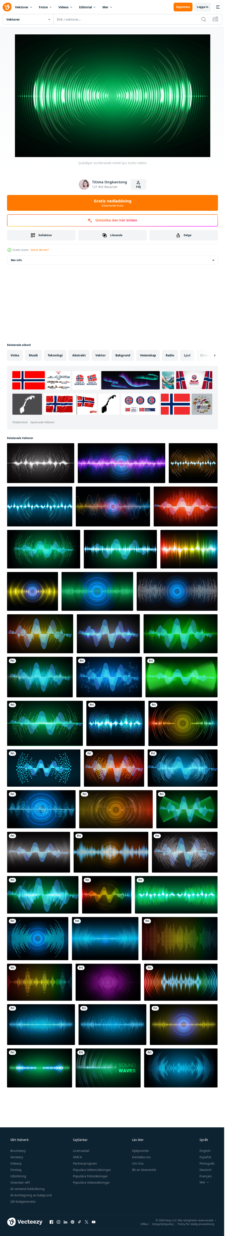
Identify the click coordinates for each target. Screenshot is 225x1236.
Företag (15, 1170)
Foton (43, 7)
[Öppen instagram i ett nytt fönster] (58, 1222)
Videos (63, 7)
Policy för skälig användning (192, 1224)
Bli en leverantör (144, 1170)
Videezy (15, 1163)
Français (203, 1176)
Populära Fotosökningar (90, 1176)
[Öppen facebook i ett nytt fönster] (51, 1222)
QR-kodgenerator (22, 1201)
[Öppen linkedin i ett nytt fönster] (65, 1222)
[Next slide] (208, 355)
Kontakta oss (141, 1157)
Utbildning (18, 1176)
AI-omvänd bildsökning (27, 1189)
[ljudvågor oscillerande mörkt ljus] (40, 463)
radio (170, 355)
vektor (100, 355)
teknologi (55, 355)
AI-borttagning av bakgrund (30, 1195)
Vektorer (21, 7)
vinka (15, 355)
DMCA (77, 1157)
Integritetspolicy (160, 1224)
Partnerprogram (84, 1163)
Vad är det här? (39, 250)
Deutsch (203, 1170)
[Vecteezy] (7, 7)
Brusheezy (17, 1151)
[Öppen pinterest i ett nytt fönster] (72, 1222)
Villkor (141, 1224)
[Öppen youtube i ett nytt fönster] (93, 1222)
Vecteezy (16, 1157)
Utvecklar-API (19, 1182)
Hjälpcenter (140, 1151)
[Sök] (200, 19)
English (202, 1151)
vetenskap (148, 355)
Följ (136, 187)
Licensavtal (81, 1151)
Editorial (85, 7)
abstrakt (79, 355)
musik (33, 355)
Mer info (16, 260)
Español (202, 1157)
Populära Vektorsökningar (92, 1170)
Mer (105, 7)
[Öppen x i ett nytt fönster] (86, 1222)
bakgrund (122, 355)
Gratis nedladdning (111, 202)
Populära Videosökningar (91, 1182)
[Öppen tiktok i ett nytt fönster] (79, 1222)
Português (204, 1163)
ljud (187, 355)
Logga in (199, 7)
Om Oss (137, 1163)
